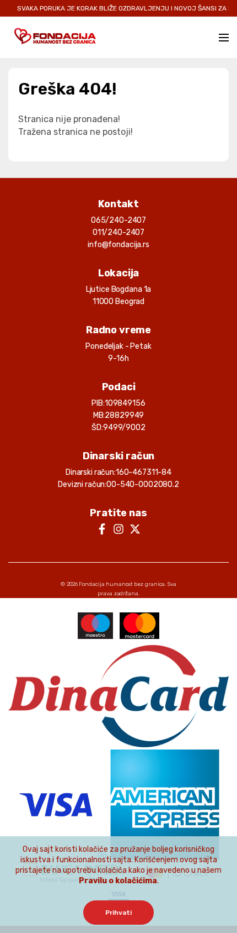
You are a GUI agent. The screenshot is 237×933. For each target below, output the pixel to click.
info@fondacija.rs (118, 244)
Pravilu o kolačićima (118, 880)
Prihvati (118, 912)
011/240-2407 (118, 232)
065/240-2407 (118, 220)
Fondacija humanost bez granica (122, 584)
